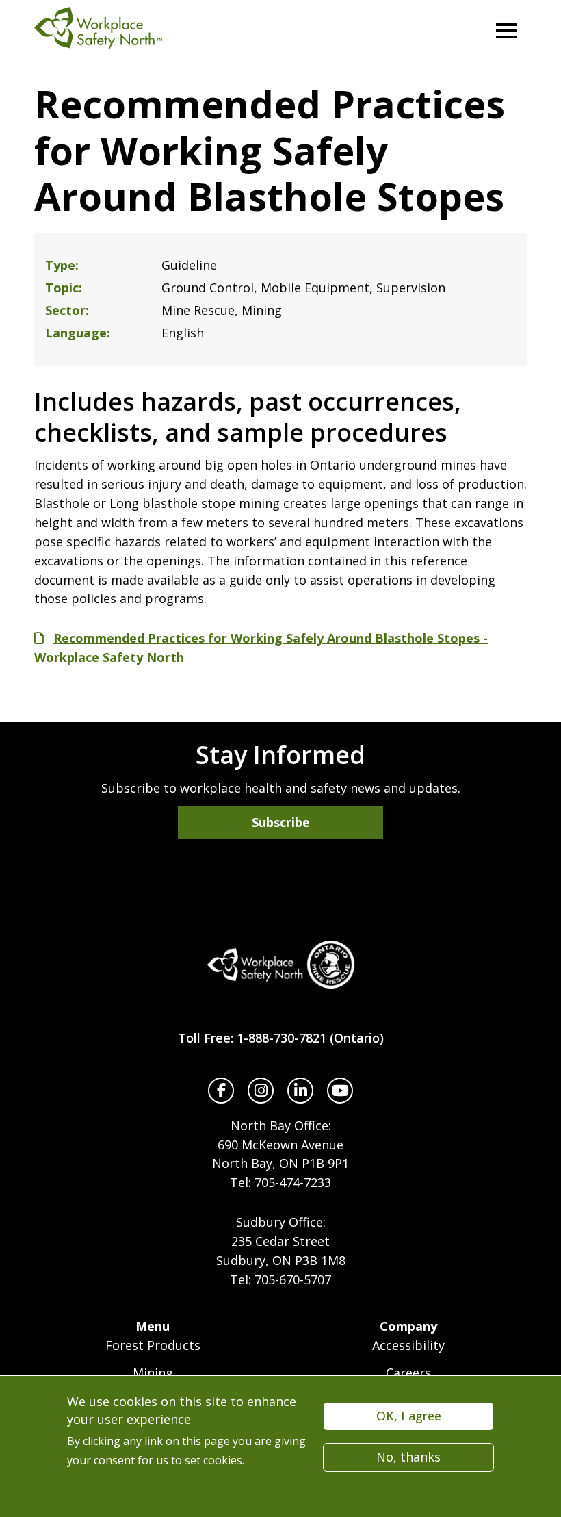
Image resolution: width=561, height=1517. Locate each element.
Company (408, 1326)
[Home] (280, 964)
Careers (408, 1372)
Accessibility (408, 1345)
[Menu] (506, 30)
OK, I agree (408, 1415)
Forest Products (152, 1345)
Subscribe (281, 822)
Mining (153, 1372)
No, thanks (408, 1457)
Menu (152, 1326)
